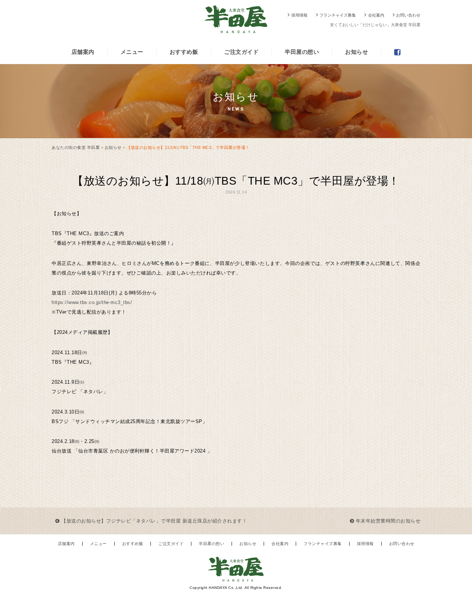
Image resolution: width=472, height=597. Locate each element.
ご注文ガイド (241, 52)
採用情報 (299, 15)
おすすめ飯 (184, 52)
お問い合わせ (408, 15)
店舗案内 (83, 52)
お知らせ (356, 52)
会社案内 (376, 15)
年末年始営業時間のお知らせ (387, 521)
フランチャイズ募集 (337, 15)
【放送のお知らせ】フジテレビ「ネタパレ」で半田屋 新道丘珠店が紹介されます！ (153, 521)
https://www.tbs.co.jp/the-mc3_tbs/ (92, 302)
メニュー (132, 52)
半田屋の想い (302, 52)
